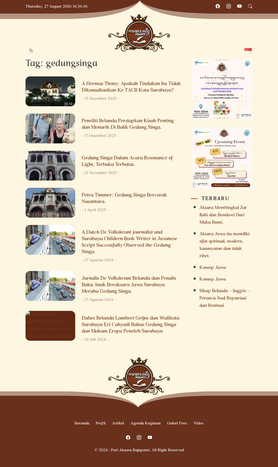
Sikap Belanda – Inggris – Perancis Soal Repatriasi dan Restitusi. (225, 298)
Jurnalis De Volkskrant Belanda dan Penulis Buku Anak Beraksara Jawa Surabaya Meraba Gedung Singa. (129, 285)
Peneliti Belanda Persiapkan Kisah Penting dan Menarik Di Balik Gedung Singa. (128, 124)
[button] (31, 50)
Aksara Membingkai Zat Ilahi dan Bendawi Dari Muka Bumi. (223, 215)
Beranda (82, 423)
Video (199, 423)
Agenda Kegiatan (146, 423)
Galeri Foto (177, 423)
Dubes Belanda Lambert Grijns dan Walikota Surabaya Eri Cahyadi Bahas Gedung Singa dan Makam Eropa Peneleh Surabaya (130, 325)
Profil (101, 423)
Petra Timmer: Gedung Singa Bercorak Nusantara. (124, 198)
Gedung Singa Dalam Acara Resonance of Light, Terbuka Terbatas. (127, 161)
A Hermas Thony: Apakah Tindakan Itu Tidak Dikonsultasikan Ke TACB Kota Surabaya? (131, 87)
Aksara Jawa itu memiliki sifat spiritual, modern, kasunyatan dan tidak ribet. (224, 245)
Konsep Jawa (213, 268)
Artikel (118, 423)
